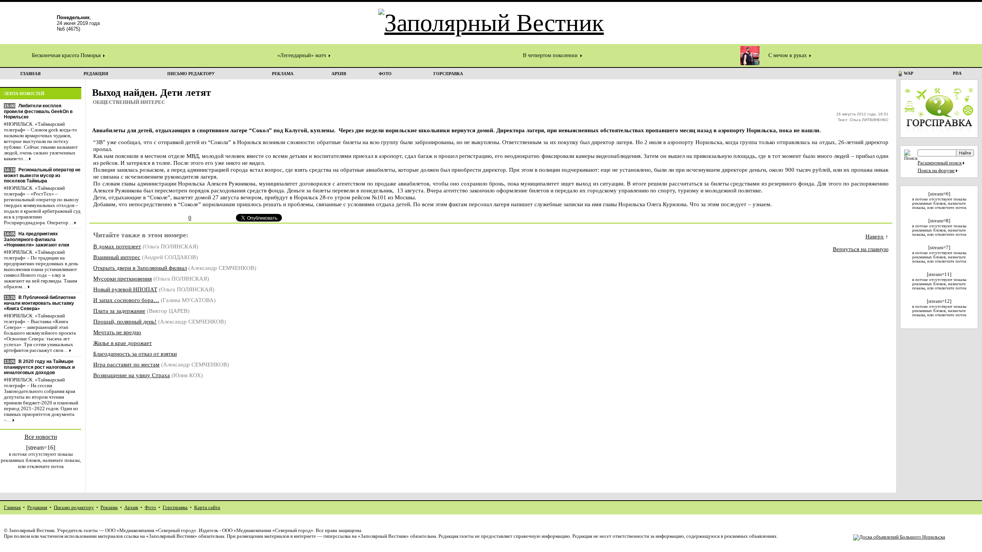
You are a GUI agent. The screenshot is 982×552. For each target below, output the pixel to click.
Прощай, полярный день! (125, 321)
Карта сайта (207, 507)
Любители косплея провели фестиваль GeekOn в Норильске (38, 111)
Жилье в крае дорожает (122, 343)
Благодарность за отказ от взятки (135, 353)
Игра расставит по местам (126, 364)
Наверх (874, 236)
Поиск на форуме (936, 170)
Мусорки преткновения (122, 278)
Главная (12, 507)
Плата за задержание (119, 310)
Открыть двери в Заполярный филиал (140, 267)
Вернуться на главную (860, 249)
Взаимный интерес (116, 257)
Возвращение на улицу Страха (131, 375)
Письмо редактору (74, 507)
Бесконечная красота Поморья (67, 55)
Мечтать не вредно (117, 332)
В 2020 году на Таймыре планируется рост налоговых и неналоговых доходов (39, 367)
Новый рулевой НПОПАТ (125, 289)
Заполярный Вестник (31, 530)
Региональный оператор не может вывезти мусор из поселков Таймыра (42, 175)
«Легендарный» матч (302, 55)
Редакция (37, 507)
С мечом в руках (788, 55)
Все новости (41, 437)
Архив (131, 507)
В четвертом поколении (551, 55)
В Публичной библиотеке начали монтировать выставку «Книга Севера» (40, 303)
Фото (150, 507)
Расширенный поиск (940, 163)
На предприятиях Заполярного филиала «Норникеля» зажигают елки (36, 239)
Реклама (109, 507)
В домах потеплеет (117, 246)
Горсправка (175, 507)
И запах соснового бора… (126, 300)
